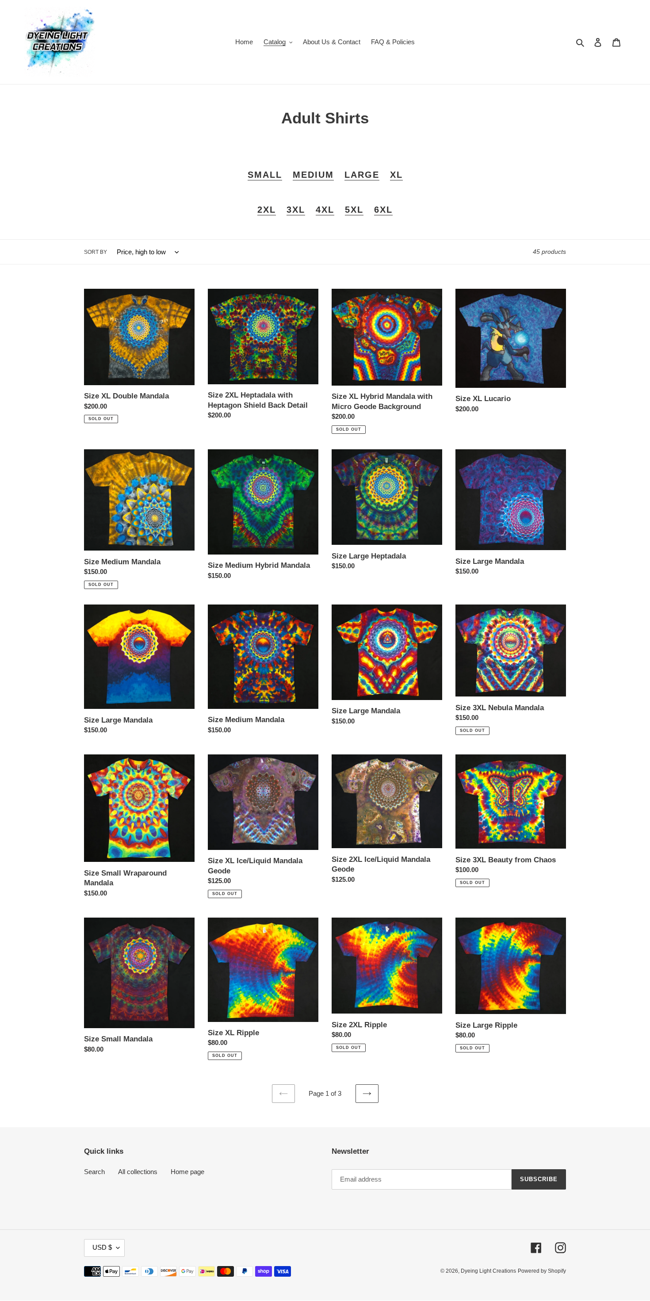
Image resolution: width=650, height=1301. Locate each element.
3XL (296, 209)
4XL (325, 209)
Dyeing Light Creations (488, 1271)
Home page (187, 1172)
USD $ (102, 1247)
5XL (354, 209)
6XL (383, 209)
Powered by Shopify (542, 1271)
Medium (313, 175)
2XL (266, 209)
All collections (137, 1172)
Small (265, 175)
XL (396, 175)
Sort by (95, 252)
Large (361, 175)
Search (94, 1172)
